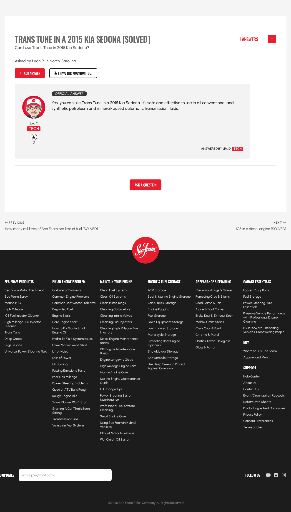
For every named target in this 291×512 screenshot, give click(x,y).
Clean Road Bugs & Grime (214, 290)
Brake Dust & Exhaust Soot (214, 316)
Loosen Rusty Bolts (256, 290)
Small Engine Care (113, 416)
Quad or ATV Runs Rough (69, 390)
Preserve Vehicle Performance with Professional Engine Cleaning (264, 317)
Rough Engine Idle (64, 396)
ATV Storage (157, 290)
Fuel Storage (157, 316)
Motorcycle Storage (162, 335)
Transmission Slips (65, 419)
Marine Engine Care (114, 372)
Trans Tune (12, 332)
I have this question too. (75, 73)
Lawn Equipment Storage (166, 322)
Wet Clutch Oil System (115, 439)
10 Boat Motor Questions (117, 433)
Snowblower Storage (163, 351)
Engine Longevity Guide (116, 360)
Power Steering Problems (70, 383)
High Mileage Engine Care (118, 366)
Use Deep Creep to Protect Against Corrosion (166, 366)
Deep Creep (13, 339)
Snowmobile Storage (163, 358)
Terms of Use (252, 427)
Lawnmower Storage (163, 328)
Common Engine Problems (70, 297)
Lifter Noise (60, 351)
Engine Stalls (61, 316)
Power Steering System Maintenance (116, 398)
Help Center (251, 376)
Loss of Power (61, 358)
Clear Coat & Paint (208, 328)
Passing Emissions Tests (68, 370)
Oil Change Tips (111, 389)
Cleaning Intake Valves (116, 316)
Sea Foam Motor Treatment (24, 290)
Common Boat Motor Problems (73, 303)
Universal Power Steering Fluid (26, 351)
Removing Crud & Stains (213, 297)
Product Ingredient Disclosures (264, 408)
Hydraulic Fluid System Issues (72, 339)
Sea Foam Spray (16, 297)
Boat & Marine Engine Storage (169, 297)
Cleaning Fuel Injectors (116, 322)
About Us (249, 383)
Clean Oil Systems (113, 297)
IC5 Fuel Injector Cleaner (22, 316)
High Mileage (14, 309)
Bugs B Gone (13, 345)
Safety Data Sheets (257, 402)
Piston (113, 303)
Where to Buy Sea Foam (260, 351)
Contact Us (251, 389)
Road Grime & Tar (208, 303)
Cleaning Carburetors (115, 309)
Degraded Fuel (62, 309)
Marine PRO (13, 303)
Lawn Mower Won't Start (69, 345)
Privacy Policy (252, 414)
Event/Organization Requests (264, 395)
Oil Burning (60, 364)
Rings (122, 303)
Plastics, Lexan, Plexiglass (213, 341)
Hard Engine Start (65, 322)
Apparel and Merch (257, 357)
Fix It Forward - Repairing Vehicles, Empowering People (263, 330)
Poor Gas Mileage (64, 377)
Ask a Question (145, 185)
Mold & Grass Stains (210, 322)
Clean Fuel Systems (114, 290)
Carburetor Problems (66, 290)
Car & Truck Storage (162, 303)
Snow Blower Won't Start (70, 402)
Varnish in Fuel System (68, 425)
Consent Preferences (258, 421)
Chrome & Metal (207, 335)
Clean (104, 303)
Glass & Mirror (206, 347)
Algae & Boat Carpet (210, 309)
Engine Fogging (158, 309)
